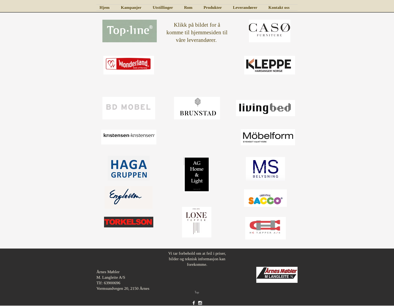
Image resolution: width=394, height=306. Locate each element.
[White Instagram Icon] (200, 303)
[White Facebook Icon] (193, 303)
